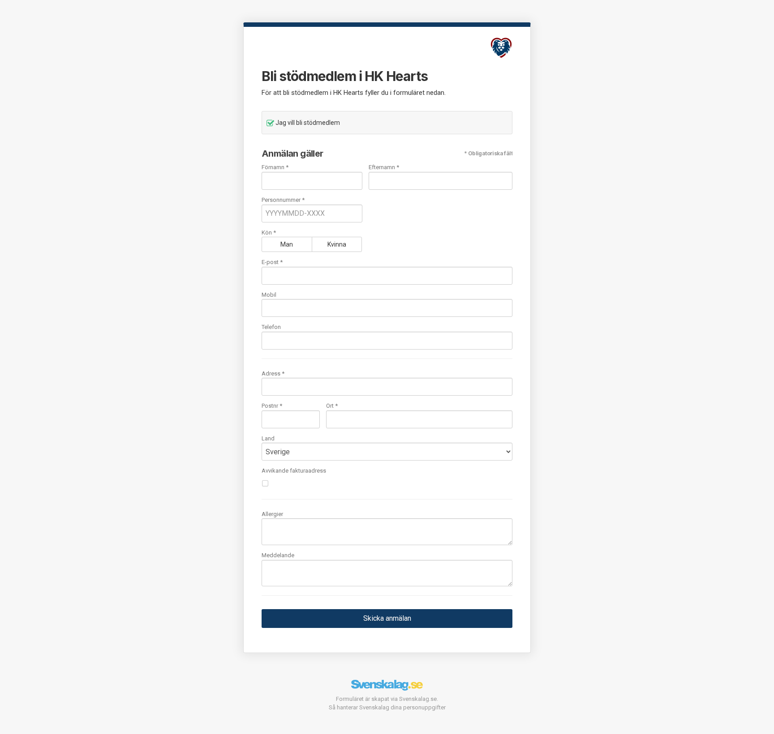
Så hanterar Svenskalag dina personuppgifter (387, 707)
